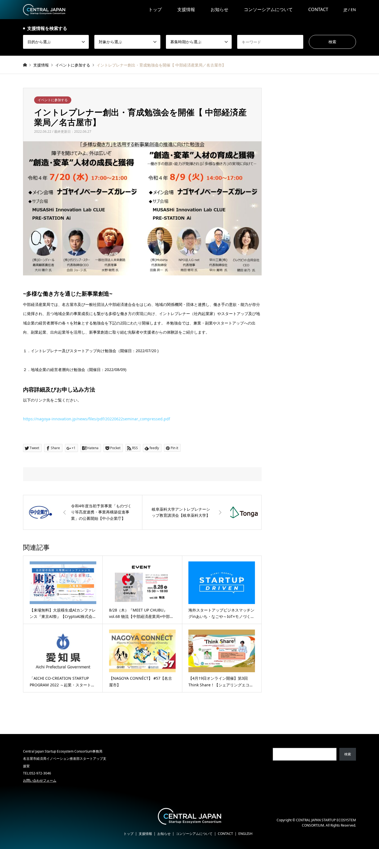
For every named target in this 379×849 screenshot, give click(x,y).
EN (353, 9)
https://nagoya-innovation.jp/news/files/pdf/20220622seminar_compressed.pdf (96, 418)
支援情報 (186, 9)
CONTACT (318, 9)
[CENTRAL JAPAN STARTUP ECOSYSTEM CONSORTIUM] (44, 9)
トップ (155, 9)
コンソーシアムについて (268, 9)
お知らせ (219, 9)
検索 (347, 754)
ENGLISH (245, 833)
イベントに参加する (53, 100)
